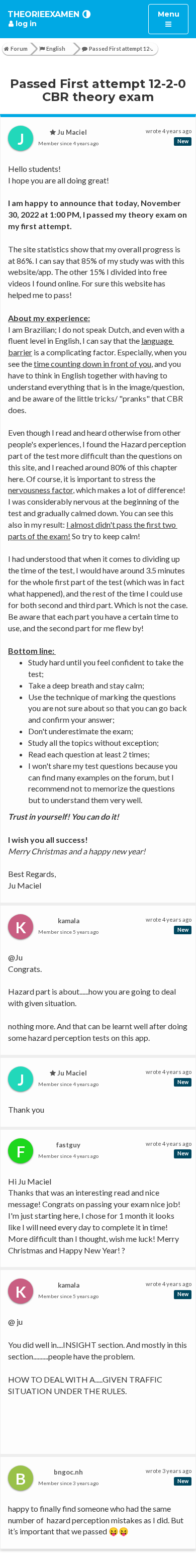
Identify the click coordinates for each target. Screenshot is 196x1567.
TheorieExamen (43, 14)
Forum (19, 48)
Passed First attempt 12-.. (121, 48)
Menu (172, 18)
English (55, 48)
